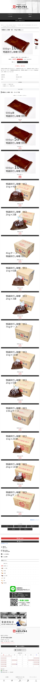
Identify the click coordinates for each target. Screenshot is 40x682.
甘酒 (4, 580)
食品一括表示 (20, 89)
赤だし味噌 (5, 575)
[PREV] (2, 653)
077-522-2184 (7, 637)
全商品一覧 (5, 563)
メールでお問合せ (6, 554)
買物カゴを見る (20, 538)
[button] (26, 529)
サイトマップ (20, 678)
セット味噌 (5, 568)
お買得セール (5, 565)
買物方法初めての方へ (5, 547)
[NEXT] (38, 653)
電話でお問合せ (6, 551)
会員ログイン (21, 541)
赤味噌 (4, 573)
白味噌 (4, 570)
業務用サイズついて (35, 519)
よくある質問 (5, 556)
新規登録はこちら (4, 543)
